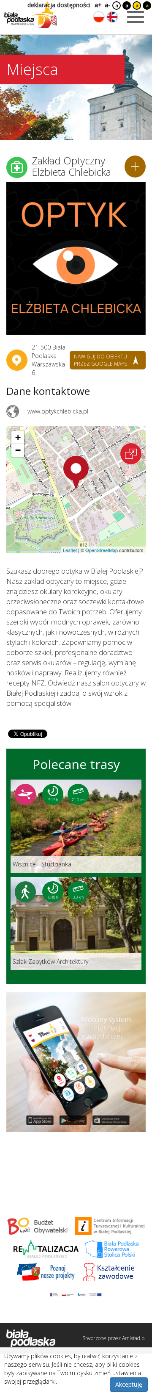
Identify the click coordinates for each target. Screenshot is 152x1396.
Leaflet (70, 550)
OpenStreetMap (101, 550)
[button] (76, 473)
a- (107, 5)
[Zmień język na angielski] (112, 17)
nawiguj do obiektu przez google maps (100, 360)
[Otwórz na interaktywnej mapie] (130, 453)
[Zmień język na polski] (99, 17)
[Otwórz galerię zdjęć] (76, 258)
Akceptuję (128, 1384)
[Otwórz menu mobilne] (135, 17)
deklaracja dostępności (58, 5)
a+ (97, 5)
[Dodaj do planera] (135, 166)
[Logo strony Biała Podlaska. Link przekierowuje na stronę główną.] (30, 15)
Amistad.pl (134, 1338)
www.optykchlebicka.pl (57, 411)
